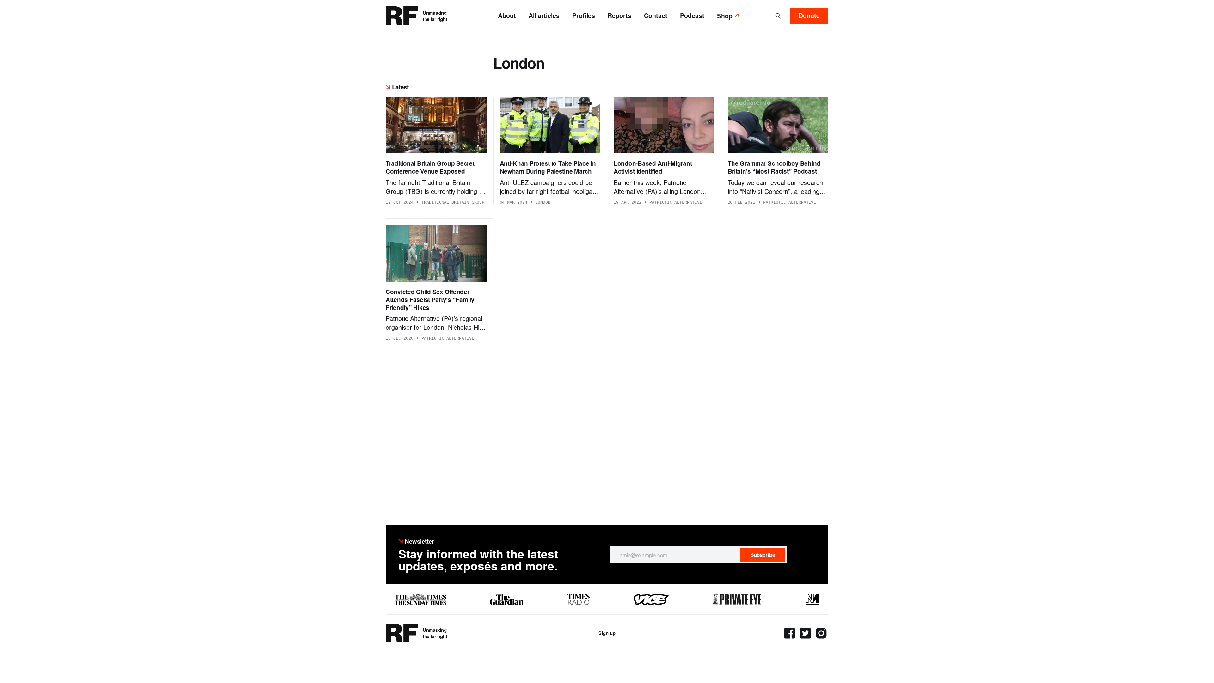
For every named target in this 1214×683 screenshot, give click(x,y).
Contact (655, 15)
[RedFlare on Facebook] (789, 633)
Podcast (692, 15)
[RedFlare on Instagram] (821, 633)
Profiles (583, 15)
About (507, 15)
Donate (809, 15)
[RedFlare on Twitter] (805, 633)
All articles (544, 15)
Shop (725, 15)
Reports (619, 15)
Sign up (607, 633)
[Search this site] (778, 16)
